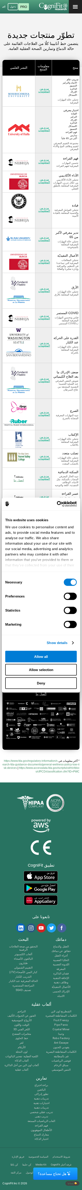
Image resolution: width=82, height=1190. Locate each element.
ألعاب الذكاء (21, 1060)
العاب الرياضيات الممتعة (41, 1121)
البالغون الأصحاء (23, 958)
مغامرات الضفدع (21, 1034)
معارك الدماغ (41, 1134)
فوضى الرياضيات (61, 1060)
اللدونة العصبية (61, 964)
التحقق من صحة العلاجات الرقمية (23, 948)
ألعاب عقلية (21, 1069)
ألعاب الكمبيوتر (23, 954)
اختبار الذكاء (41, 1139)
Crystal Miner (61, 1029)
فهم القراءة (41, 1125)
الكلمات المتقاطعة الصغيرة (61, 1015)
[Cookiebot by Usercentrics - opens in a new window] (58, 504)
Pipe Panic (61, 1024)
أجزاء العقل (60, 955)
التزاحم (22, 1011)
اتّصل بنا (41, 694)
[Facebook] (61, 927)
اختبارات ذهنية (41, 1103)
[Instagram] (31, 927)
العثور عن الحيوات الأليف (22, 1015)
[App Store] (41, 876)
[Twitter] (51, 927)
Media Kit (41, 1164)
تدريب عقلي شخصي (41, 1112)
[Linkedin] (20, 927)
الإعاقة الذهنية (61, 978)
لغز (21, 1042)
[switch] (70, 596)
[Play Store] (41, 888)
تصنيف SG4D (23, 990)
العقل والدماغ (61, 946)
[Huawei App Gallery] (41, 900)
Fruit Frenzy (61, 1020)
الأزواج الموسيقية (21, 1020)
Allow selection (41, 670)
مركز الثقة (16, 1172)
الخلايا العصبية (61, 960)
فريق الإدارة (18, 1156)
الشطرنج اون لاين (61, 1011)
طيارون (23, 963)
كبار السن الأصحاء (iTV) (23, 972)
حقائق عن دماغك (60, 951)
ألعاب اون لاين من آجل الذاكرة (22, 1065)
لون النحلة (21, 1051)
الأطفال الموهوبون (41, 1130)
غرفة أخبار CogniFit (61, 1164)
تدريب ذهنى (41, 1116)
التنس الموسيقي (61, 1069)
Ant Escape (61, 1042)
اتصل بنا (19, 480)
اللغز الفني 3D (21, 1029)
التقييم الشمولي (23, 967)
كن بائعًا (14, 1164)
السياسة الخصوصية (38, 1156)
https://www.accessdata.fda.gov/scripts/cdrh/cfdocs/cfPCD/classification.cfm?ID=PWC (49, 769)
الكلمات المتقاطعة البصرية (61, 1051)
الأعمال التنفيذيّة (61, 987)
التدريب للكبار (23, 976)
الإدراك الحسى (61, 991)
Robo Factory (61, 1038)
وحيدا (61, 1034)
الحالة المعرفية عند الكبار (23, 981)
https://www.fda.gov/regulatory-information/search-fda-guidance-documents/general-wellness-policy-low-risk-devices (41, 764)
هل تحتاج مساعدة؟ (52, 1174)
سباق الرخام (61, 1065)
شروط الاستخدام (61, 1156)
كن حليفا (26, 1164)
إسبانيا (71, 1183)
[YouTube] (41, 927)
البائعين (41, 1089)
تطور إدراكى (41, 1094)
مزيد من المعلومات (44, 90)
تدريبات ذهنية (41, 1098)
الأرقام (22, 1047)
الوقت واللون (21, 1024)
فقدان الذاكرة (61, 973)
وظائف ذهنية (61, 982)
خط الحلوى (21, 1038)
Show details (57, 643)
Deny (41, 683)
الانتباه (60, 996)
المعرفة (60, 969)
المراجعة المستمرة (23, 985)
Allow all (41, 656)
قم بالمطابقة (61, 1056)
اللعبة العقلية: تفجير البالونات (21, 1056)
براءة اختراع (41, 1085)
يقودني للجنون (61, 1047)
